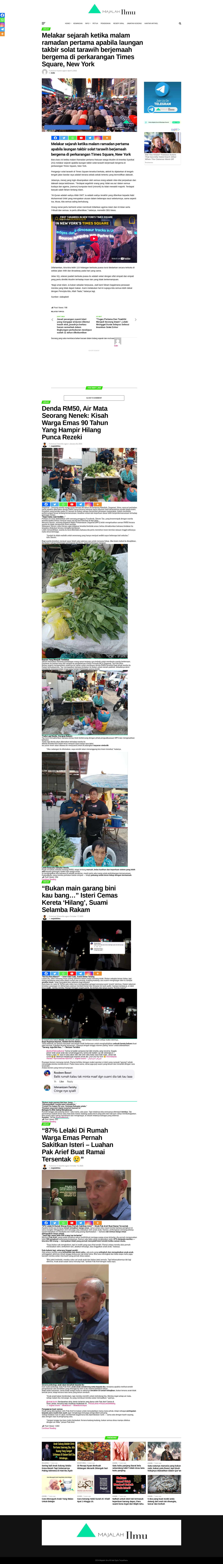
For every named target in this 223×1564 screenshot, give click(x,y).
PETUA (95, 23)
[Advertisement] (94, 368)
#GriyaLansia (93, 1403)
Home (67, 23)
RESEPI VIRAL (118, 23)
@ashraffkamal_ (62, 1117)
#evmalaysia (111, 1056)
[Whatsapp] (73, 138)
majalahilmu (55, 446)
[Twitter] (64, 138)
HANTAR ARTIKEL (151, 23)
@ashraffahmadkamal (55, 1051)
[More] (107, 138)
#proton (68, 1058)
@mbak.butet (51, 1402)
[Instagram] (98, 138)
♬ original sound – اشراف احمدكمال (86, 1058)
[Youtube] (81, 138)
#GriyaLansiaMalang (107, 1403)
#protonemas (59, 1058)
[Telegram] (90, 138)
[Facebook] (55, 138)
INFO (87, 23)
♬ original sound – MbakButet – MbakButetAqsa (66, 1405)
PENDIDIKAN (105, 23)
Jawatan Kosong (134, 23)
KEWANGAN (77, 23)
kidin (53, 73)
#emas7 (49, 1058)
